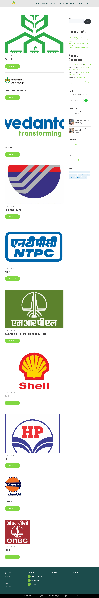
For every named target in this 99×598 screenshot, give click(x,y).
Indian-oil (9, 501)
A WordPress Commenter (75, 64)
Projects (7, 583)
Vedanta (8, 147)
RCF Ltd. (8, 59)
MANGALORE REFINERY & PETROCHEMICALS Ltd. (25, 333)
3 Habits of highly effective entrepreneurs (80, 38)
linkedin (33, 584)
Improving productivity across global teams (82, 130)
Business (72, 144)
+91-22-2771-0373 (37, 576)
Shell (7, 395)
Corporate (72, 148)
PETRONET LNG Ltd (13, 209)
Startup (72, 177)
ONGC (7, 549)
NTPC (7, 271)
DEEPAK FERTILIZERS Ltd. (16, 90)
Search (70, 18)
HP (6, 458)
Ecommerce (73, 152)
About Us (7, 576)
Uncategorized (74, 160)
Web (84, 177)
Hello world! (72, 36)
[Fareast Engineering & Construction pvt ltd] (14, 3)
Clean (79, 172)
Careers (7, 580)
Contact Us (8, 586)
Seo (88, 175)
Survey (72, 156)
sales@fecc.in (35, 580)
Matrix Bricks (75, 596)
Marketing (81, 175)
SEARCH (86, 100)
